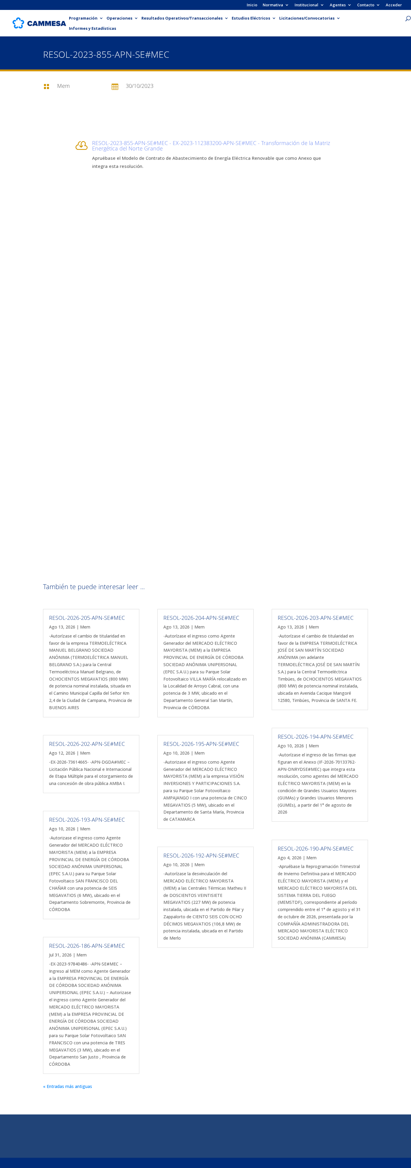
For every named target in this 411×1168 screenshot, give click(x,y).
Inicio (252, 5)
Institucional (306, 5)
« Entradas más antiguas (67, 1086)
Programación (83, 18)
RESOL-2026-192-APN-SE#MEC (201, 855)
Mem (85, 627)
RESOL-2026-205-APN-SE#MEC (87, 617)
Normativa (273, 5)
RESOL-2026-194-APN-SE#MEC (316, 736)
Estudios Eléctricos (251, 18)
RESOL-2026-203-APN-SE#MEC (316, 617)
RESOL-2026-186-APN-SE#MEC (87, 945)
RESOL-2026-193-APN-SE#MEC (87, 819)
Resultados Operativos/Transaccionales (182, 18)
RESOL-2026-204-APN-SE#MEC (201, 617)
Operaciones (119, 18)
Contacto (365, 5)
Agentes (338, 5)
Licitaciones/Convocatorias (307, 18)
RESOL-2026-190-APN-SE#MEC (316, 848)
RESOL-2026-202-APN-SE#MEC (87, 743)
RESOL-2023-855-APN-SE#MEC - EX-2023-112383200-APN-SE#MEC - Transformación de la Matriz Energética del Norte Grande (211, 145)
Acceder (394, 5)
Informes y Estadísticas (92, 28)
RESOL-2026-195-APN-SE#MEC (201, 743)
